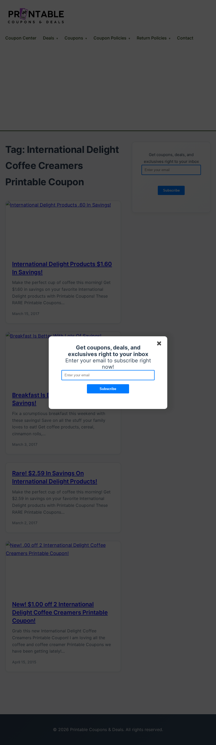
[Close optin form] (160, 344)
